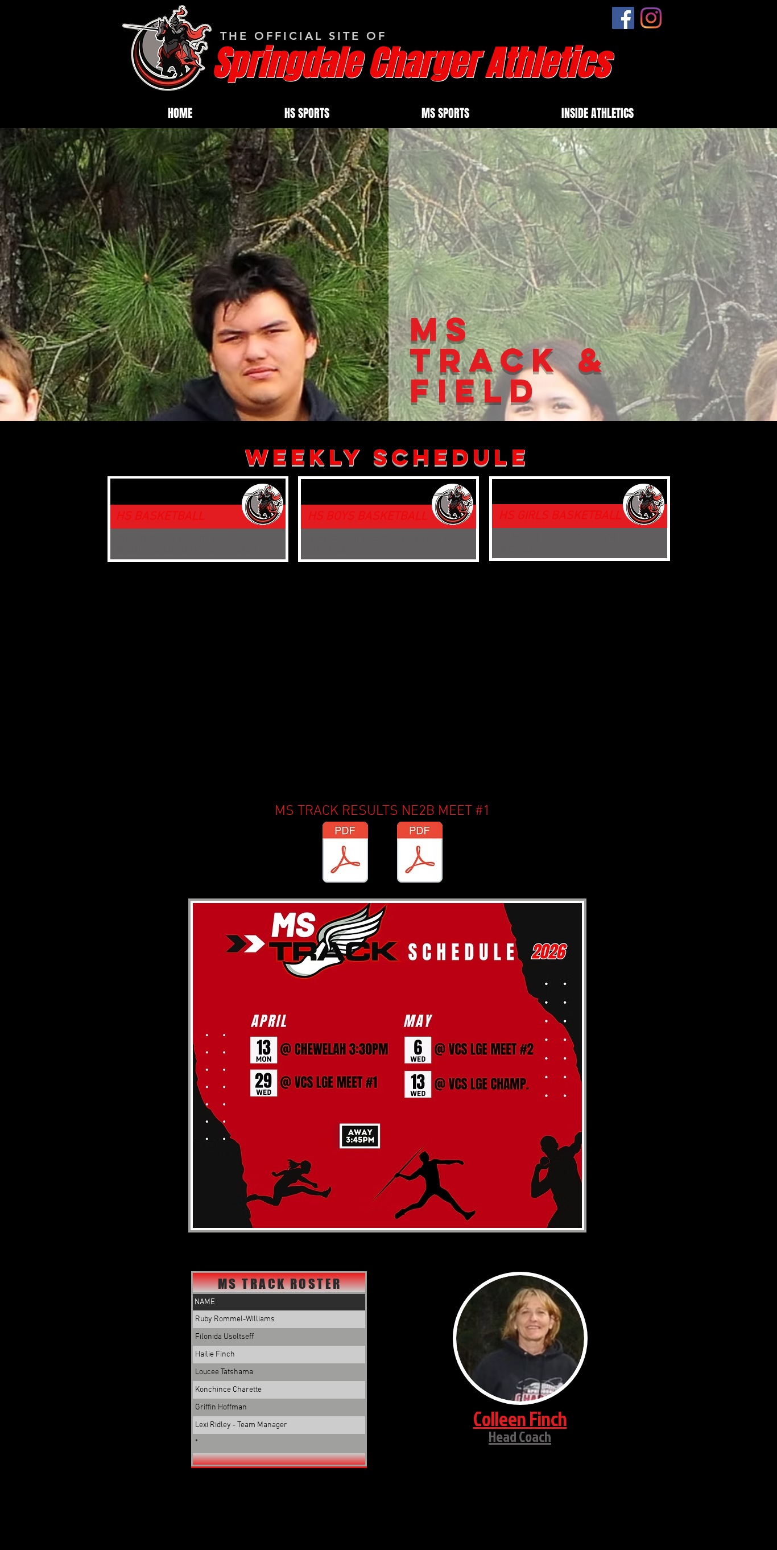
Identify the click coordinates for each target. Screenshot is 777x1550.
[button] (306, 113)
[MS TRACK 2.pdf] (419, 853)
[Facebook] (623, 18)
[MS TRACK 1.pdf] (345, 853)
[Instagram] (651, 18)
